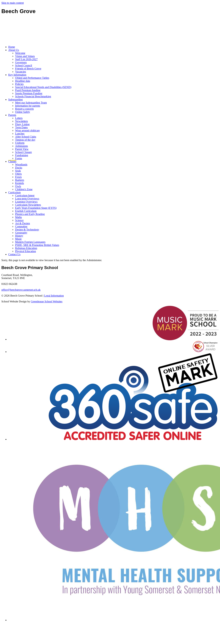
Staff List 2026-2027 (26, 59)
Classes (12, 161)
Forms (18, 158)
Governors (21, 62)
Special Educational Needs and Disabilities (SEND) (43, 87)
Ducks (18, 167)
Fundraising (21, 155)
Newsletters (21, 121)
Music (18, 238)
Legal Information (54, 295)
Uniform (19, 142)
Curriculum (14, 192)
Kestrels (19, 183)
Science (19, 220)
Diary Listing (22, 124)
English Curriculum (25, 211)
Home (11, 46)
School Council (23, 65)
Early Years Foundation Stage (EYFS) (36, 207)
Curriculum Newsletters (28, 204)
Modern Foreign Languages (30, 241)
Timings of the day (25, 139)
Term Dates (21, 127)
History (19, 235)
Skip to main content (12, 2)
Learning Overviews (26, 201)
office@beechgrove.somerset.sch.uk (21, 289)
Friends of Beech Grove (28, 68)
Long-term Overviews (27, 198)
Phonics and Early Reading (30, 214)
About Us (13, 50)
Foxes (18, 176)
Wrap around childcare (27, 130)
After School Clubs (25, 136)
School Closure (23, 152)
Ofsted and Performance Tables (32, 77)
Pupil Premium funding (27, 90)
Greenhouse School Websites (46, 301)
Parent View (22, 149)
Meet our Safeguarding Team (31, 102)
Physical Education (25, 251)
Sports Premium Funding (28, 93)
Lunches (19, 133)
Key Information (17, 74)
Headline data (22, 80)
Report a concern (24, 108)
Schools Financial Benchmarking (33, 96)
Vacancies (20, 71)
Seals (18, 170)
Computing (21, 226)
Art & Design (22, 223)
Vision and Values (25, 56)
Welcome (20, 53)
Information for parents (27, 105)
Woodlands (21, 164)
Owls (18, 186)
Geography (21, 232)
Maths (18, 217)
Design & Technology (27, 229)
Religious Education (26, 248)
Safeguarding (15, 99)
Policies (19, 84)
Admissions (21, 145)
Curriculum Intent (24, 195)
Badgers (19, 180)
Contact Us (14, 254)
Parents (12, 115)
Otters (18, 173)
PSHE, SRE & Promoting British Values (37, 245)
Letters (19, 118)
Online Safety (22, 111)
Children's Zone (23, 189)
